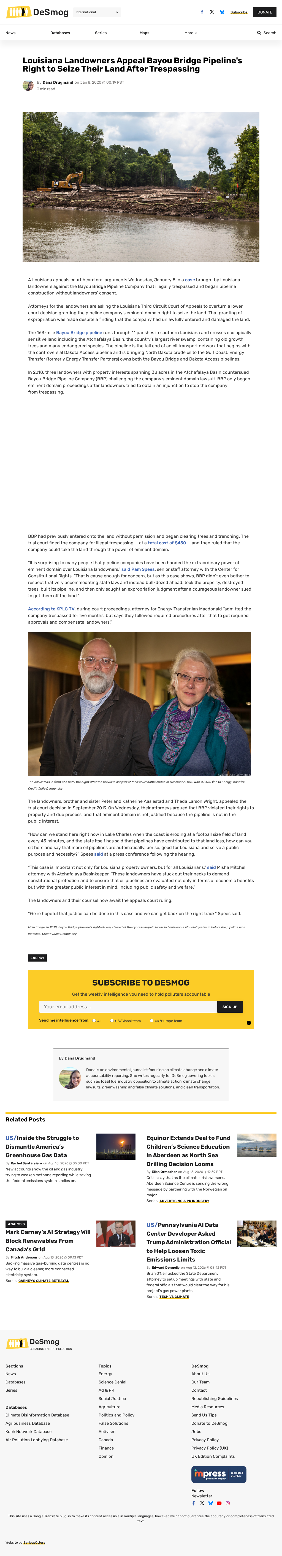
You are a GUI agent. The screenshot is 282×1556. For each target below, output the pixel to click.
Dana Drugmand (58, 82)
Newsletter (201, 1496)
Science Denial (112, 1382)
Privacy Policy (205, 1439)
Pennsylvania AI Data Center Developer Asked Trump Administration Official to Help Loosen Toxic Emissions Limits (189, 1242)
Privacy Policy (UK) (209, 1448)
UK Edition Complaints (213, 1456)
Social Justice (112, 1398)
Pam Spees (143, 569)
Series (11, 1390)
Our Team (200, 1382)
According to (51, 609)
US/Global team (128, 1021)
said (125, 569)
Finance (106, 1448)
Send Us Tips (204, 1415)
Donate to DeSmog (209, 1423)
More (189, 33)
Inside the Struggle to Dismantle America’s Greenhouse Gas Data (42, 1146)
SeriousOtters (34, 1542)
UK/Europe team (168, 1021)
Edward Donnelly (166, 1268)
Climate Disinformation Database (37, 1415)
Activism (107, 1431)
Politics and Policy (116, 1415)
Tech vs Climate (174, 1297)
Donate (264, 12)
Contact (199, 1390)
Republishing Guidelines (214, 1398)
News (11, 1373)
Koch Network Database (28, 1431)
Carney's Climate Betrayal (43, 1281)
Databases (16, 1382)
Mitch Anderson (24, 1257)
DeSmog (51, 12)
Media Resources (207, 1406)
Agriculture (109, 1406)
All (99, 1021)
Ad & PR (106, 1390)
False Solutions (113, 1423)
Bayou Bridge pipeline (79, 332)
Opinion (106, 1456)
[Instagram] (228, 1503)
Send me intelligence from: (64, 1020)
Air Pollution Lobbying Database (37, 1439)
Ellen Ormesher (164, 1172)
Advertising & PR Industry (184, 1201)
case (190, 279)
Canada (106, 1439)
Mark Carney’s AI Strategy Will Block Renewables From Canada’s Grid (48, 1241)
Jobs (196, 1431)
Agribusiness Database (28, 1423)
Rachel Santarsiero (26, 1163)
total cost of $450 (167, 542)
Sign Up (230, 1007)
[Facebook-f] (202, 12)
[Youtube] (219, 1503)
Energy (37, 958)
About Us (200, 1373)
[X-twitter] (212, 12)
